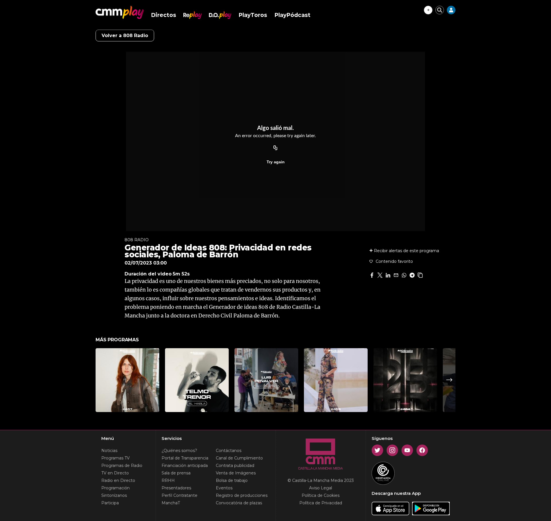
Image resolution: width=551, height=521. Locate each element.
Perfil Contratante (179, 495)
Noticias (109, 450)
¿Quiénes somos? (179, 450)
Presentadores (176, 488)
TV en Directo (115, 473)
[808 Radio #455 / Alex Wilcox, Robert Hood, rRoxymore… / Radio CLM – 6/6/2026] (336, 380)
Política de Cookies (320, 495)
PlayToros (252, 15)
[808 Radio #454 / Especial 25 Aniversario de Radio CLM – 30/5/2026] (405, 380)
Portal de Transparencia (185, 458)
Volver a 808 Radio (125, 35)
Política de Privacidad (320, 502)
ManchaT (171, 502)
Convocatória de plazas (239, 502)
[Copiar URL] (275, 148)
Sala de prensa (176, 473)
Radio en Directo (118, 480)
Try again (276, 162)
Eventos (224, 488)
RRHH (168, 480)
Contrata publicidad (235, 465)
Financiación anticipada (185, 465)
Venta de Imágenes (236, 473)
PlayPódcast (292, 15)
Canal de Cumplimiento (239, 458)
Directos (163, 15)
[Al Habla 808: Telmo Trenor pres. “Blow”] (197, 380)
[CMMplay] (120, 12)
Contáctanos (228, 450)
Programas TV (115, 458)
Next (449, 380)
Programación (115, 488)
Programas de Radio (121, 465)
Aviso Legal (320, 488)
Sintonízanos (114, 495)
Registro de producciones (241, 495)
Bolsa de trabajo (232, 480)
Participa (110, 502)
